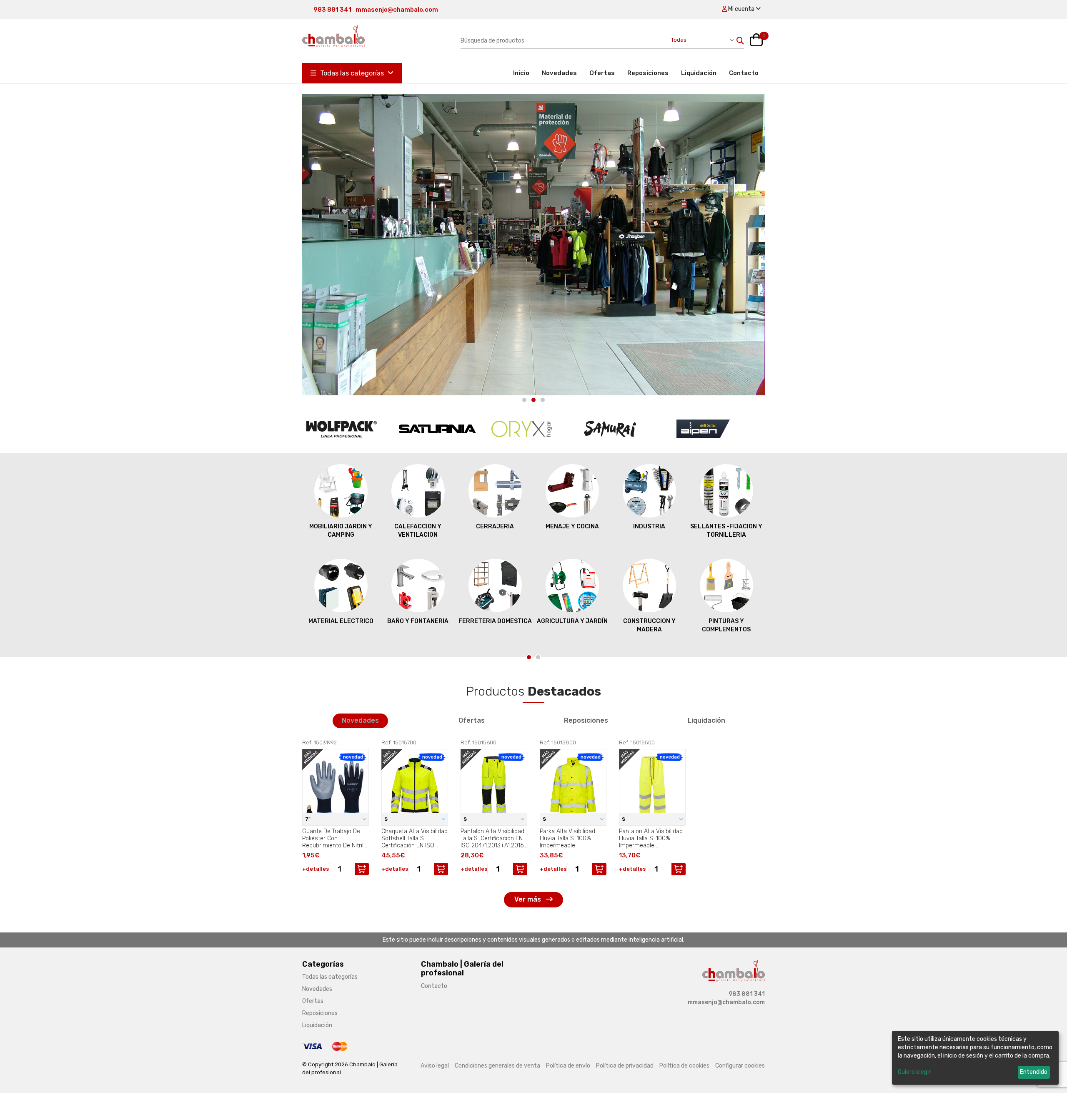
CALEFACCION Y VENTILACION (340, 530)
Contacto (744, 73)
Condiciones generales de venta (497, 1065)
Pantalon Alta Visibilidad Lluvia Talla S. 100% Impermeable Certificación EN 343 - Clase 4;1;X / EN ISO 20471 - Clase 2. (651, 838)
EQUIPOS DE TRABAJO (726, 621)
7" (308, 819)
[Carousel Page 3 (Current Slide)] (543, 400)
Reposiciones (648, 73)
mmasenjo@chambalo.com (397, 9)
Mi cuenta (741, 9)
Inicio (524, 73)
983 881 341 (332, 9)
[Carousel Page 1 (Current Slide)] (529, 657)
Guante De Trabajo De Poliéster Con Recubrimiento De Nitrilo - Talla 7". (334, 838)
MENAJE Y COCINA (495, 526)
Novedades (559, 73)
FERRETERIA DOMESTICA (418, 621)
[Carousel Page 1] (524, 400)
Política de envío (568, 1065)
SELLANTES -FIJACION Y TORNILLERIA (649, 530)
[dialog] (975, 1058)
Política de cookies (684, 1065)
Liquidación (698, 73)
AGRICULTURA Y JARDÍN (495, 621)
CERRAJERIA (418, 526)
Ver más (528, 899)
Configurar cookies (740, 1065)
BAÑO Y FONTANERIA (340, 621)
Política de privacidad (625, 1065)
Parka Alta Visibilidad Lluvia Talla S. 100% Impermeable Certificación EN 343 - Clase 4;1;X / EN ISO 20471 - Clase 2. (569, 838)
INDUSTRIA (572, 526)
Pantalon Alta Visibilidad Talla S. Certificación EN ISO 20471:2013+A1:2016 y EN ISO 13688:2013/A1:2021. (492, 838)
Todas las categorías (352, 73)
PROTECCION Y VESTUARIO (726, 530)
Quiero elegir (914, 1071)
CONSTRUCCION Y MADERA (572, 625)
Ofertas (602, 73)
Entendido (1033, 1071)
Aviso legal (435, 1065)
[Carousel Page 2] (533, 400)
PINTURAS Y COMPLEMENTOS (649, 625)
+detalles (315, 869)
